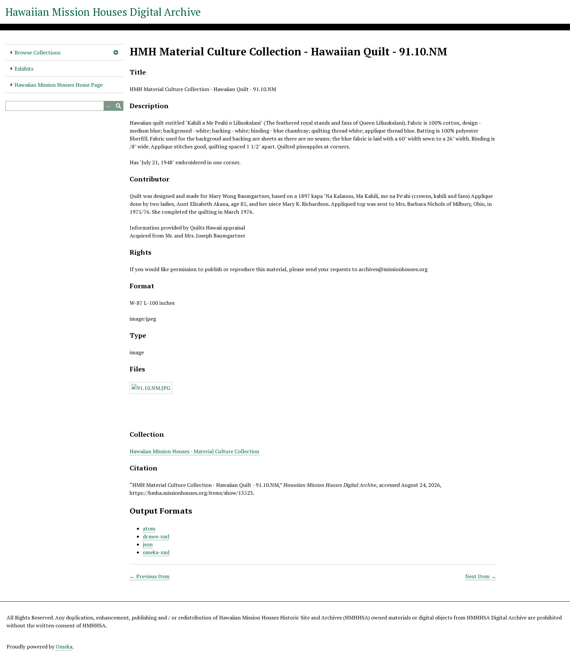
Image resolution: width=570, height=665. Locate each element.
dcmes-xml (156, 536)
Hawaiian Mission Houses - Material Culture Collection (194, 451)
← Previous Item (150, 576)
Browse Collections (37, 52)
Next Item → (480, 576)
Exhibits (24, 68)
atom (149, 528)
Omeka (64, 646)
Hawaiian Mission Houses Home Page (59, 84)
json (148, 544)
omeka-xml (156, 552)
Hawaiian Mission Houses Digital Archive (103, 12)
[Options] (108, 106)
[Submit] (118, 106)
